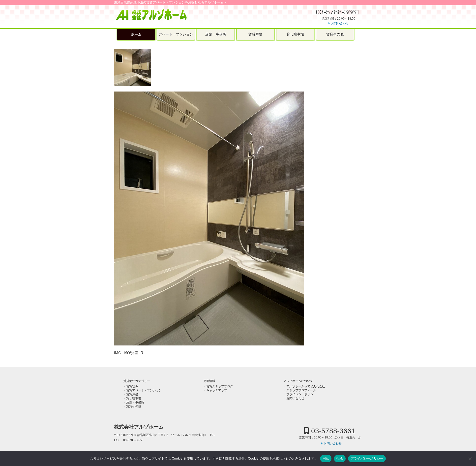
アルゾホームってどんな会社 (305, 386)
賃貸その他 (335, 34)
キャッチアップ (216, 390)
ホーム (136, 34)
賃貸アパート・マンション (144, 390)
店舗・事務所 (215, 34)
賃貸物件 (132, 386)
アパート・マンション (175, 34)
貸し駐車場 (295, 34)
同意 (326, 458)
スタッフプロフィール (301, 390)
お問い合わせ (340, 23)
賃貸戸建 (255, 34)
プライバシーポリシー (301, 394)
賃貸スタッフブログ (219, 386)
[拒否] (469, 458)
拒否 (339, 458)
